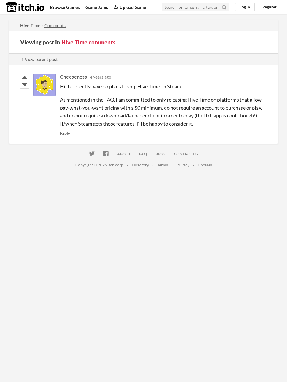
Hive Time (30, 25)
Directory (140, 164)
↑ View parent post (40, 59)
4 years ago (100, 76)
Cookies (205, 164)
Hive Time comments (88, 42)
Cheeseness (73, 77)
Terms (162, 164)
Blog (160, 154)
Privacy (182, 164)
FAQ (143, 154)
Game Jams (96, 7)
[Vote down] (24, 84)
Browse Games (65, 7)
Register (269, 6)
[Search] (224, 7)
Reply (65, 133)
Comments (55, 25)
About (124, 154)
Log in (245, 6)
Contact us (186, 154)
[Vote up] (24, 77)
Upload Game (132, 7)
